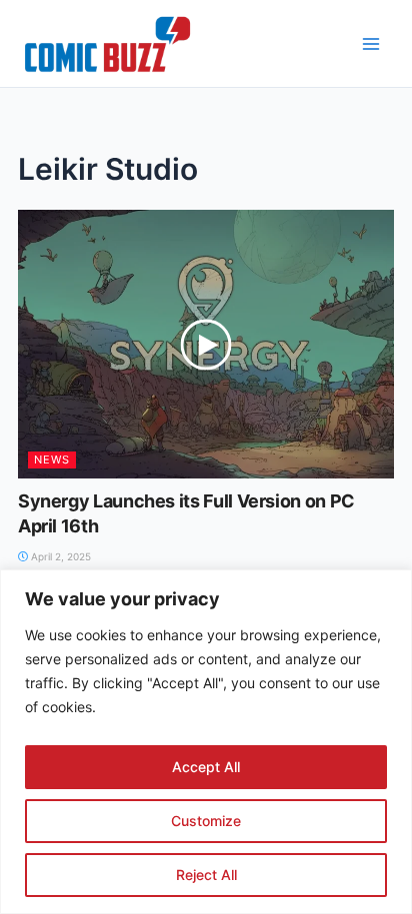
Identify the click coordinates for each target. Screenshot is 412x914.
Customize (206, 820)
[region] (206, 741)
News (52, 459)
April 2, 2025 (59, 556)
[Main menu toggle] (371, 44)
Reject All (206, 874)
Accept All (206, 766)
